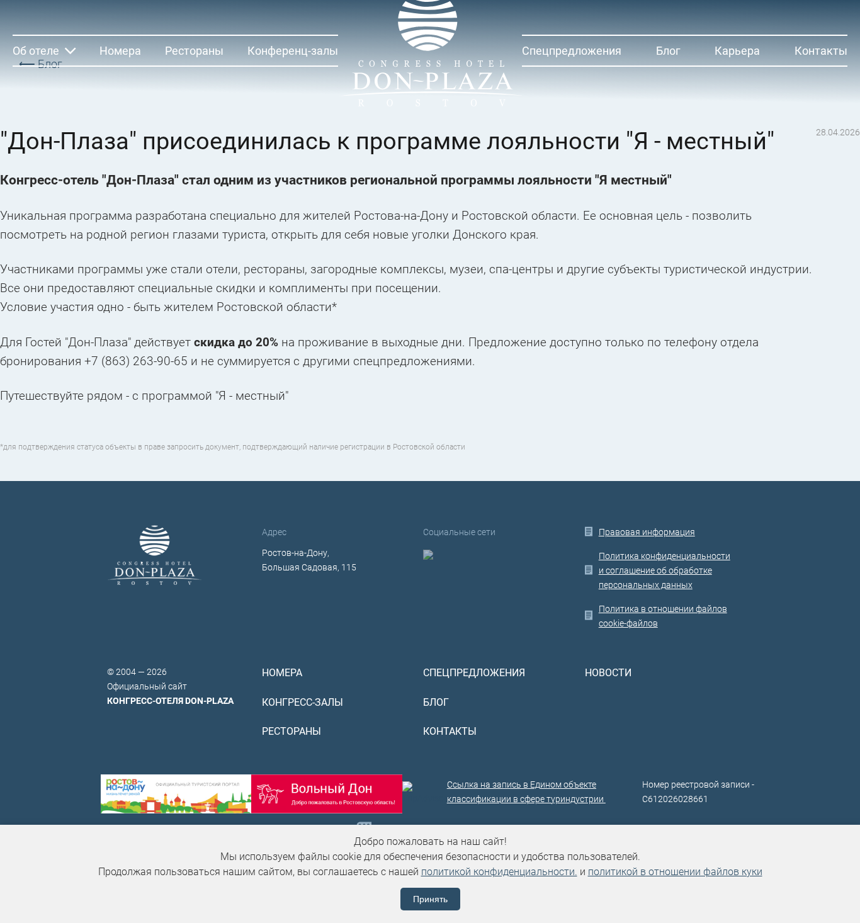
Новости (608, 673)
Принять (430, 899)
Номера (120, 50)
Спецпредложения (474, 673)
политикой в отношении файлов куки (675, 872)
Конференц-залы (292, 50)
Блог (668, 50)
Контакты (821, 50)
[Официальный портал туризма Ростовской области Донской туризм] (326, 793)
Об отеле (36, 50)
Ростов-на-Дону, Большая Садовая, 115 (309, 560)
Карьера (737, 50)
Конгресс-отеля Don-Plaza (170, 701)
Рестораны (194, 50)
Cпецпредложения (571, 50)
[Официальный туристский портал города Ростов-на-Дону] (176, 793)
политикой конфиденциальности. (499, 872)
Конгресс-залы (302, 702)
